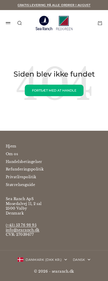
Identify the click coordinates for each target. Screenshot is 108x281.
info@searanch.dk (22, 230)
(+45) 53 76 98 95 (21, 225)
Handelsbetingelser (24, 162)
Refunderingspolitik (24, 169)
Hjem (11, 146)
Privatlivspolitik (21, 177)
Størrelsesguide (20, 185)
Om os (12, 154)
